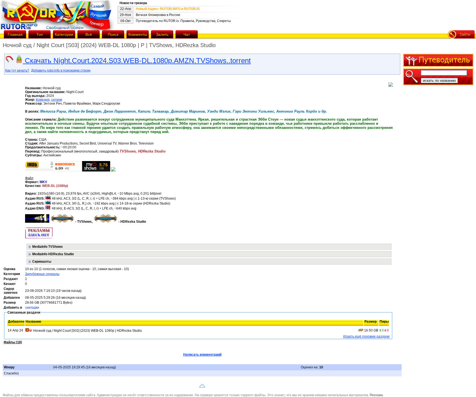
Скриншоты (41, 261)
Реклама (376, 395)
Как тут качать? (17, 70)
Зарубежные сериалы (42, 274)
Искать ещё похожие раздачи (366, 336)
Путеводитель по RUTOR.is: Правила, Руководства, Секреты (183, 21)
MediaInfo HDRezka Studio (53, 254)
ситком (56, 100)
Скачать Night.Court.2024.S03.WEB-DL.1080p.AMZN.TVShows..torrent (137, 60)
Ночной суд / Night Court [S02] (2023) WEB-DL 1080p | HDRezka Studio (87, 331)
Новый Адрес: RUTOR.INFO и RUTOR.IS (168, 9)
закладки (32, 307)
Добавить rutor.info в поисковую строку (61, 70)
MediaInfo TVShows (47, 247)
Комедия (43, 100)
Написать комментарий (202, 355)
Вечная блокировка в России (158, 15)
